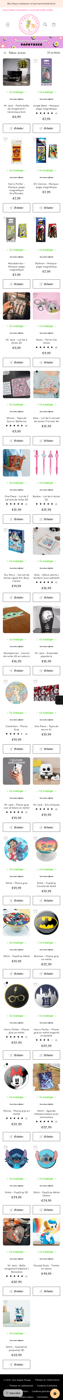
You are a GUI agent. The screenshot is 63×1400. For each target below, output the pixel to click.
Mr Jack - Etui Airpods (46, 804)
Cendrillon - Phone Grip (17, 728)
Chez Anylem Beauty (21, 1380)
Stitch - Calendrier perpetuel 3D (16, 1348)
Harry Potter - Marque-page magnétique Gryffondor (16, 188)
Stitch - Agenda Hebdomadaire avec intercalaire (46, 1114)
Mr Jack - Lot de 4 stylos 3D (16, 341)
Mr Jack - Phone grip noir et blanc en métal (16, 806)
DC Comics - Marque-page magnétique (46, 185)
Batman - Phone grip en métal (46, 958)
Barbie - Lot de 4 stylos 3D (46, 498)
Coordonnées (42, 1397)
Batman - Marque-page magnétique (46, 265)
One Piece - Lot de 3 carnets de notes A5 (16, 498)
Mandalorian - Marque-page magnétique (16, 266)
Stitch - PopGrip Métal (16, 956)
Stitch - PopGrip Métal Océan (46, 1194)
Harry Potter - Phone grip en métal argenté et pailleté (46, 1032)
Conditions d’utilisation (47, 1385)
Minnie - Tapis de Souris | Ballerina (16, 419)
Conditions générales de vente (45, 1391)
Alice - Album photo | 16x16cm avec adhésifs (46, 576)
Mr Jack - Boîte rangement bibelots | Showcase (17, 1268)
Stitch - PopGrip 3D (16, 1192)
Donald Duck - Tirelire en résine (46, 1267)
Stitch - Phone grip (16, 883)
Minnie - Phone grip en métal (16, 1112)
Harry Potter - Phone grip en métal (16, 1031)
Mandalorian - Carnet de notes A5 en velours (16, 655)
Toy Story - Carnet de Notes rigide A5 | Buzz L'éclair (16, 578)
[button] (8, 24)
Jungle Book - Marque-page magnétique (46, 107)
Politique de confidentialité (21, 1385)
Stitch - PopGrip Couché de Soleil (46, 884)
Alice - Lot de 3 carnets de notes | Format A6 (46, 419)
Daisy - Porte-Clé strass (46, 341)
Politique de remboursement (47, 1379)
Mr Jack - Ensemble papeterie (46, 655)
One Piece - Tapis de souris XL (46, 728)
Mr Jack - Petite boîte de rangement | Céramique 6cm (16, 108)
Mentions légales (26, 1397)
